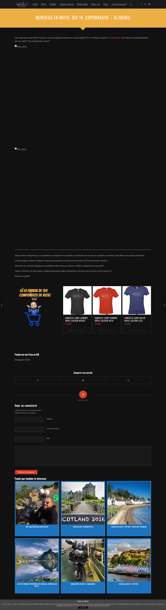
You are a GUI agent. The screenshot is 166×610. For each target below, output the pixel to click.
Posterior (147, 304)
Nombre (49, 419)
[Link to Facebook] (141, 4)
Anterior (67, 304)
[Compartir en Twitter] (83, 380)
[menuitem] (35, 4)
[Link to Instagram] (145, 4)
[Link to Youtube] (149, 4)
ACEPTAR (83, 607)
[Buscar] (131, 4)
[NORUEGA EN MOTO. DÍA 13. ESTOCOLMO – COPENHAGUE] (2, 305)
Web (48, 438)
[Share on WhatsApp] (128, 380)
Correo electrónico (53, 428)
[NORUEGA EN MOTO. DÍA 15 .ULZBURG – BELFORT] (164, 305)
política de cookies (74, 606)
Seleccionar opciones (78, 330)
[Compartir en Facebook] (37, 380)
